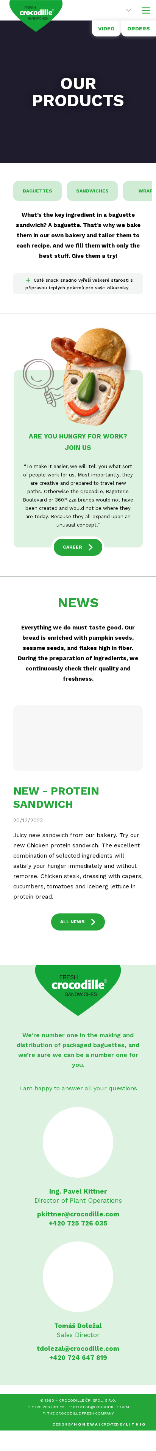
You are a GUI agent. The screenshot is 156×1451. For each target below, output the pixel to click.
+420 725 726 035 (78, 1223)
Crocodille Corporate (36, 16)
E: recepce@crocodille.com (99, 1407)
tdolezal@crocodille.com (78, 1348)
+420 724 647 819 (78, 1357)
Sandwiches (92, 191)
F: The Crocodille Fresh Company (78, 1413)
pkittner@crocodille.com (78, 1214)
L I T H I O (135, 1424)
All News (72, 921)
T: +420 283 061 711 (45, 1407)
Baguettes (37, 191)
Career (72, 547)
